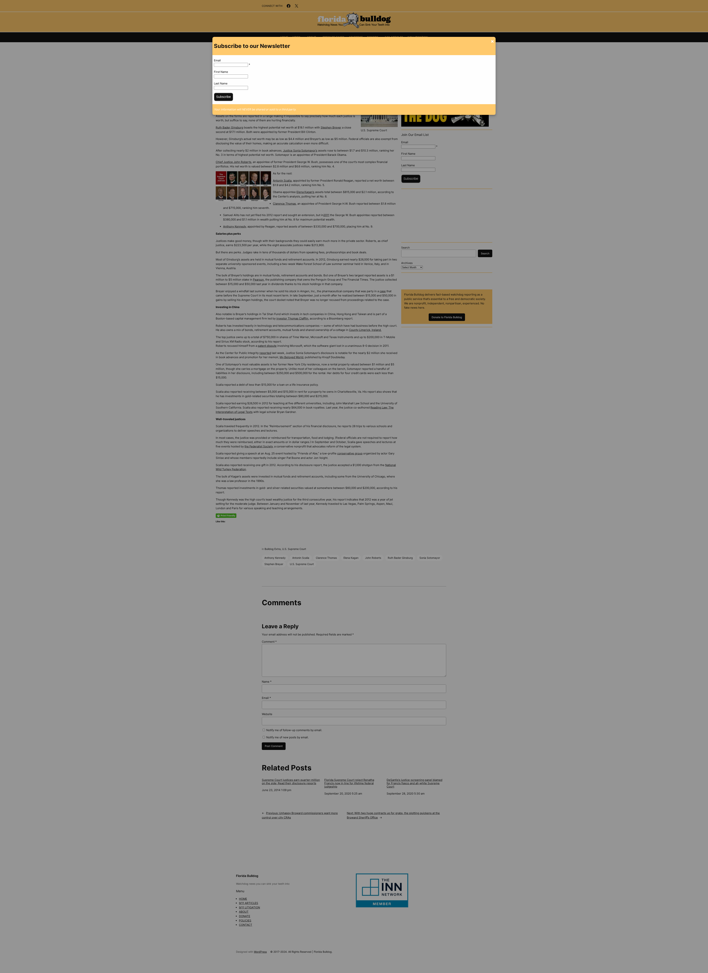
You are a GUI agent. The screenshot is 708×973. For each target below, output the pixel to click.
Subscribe (223, 97)
